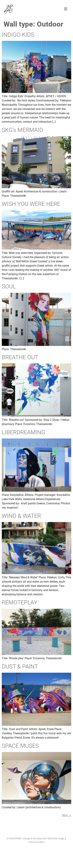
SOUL (9, 286)
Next (66, 815)
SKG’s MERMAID (22, 130)
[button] (65, 9)
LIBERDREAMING (23, 432)
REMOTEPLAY (19, 602)
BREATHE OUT (20, 357)
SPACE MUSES (20, 745)
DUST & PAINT (20, 666)
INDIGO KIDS (18, 34)
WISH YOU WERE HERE (31, 204)
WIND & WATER (21, 515)
